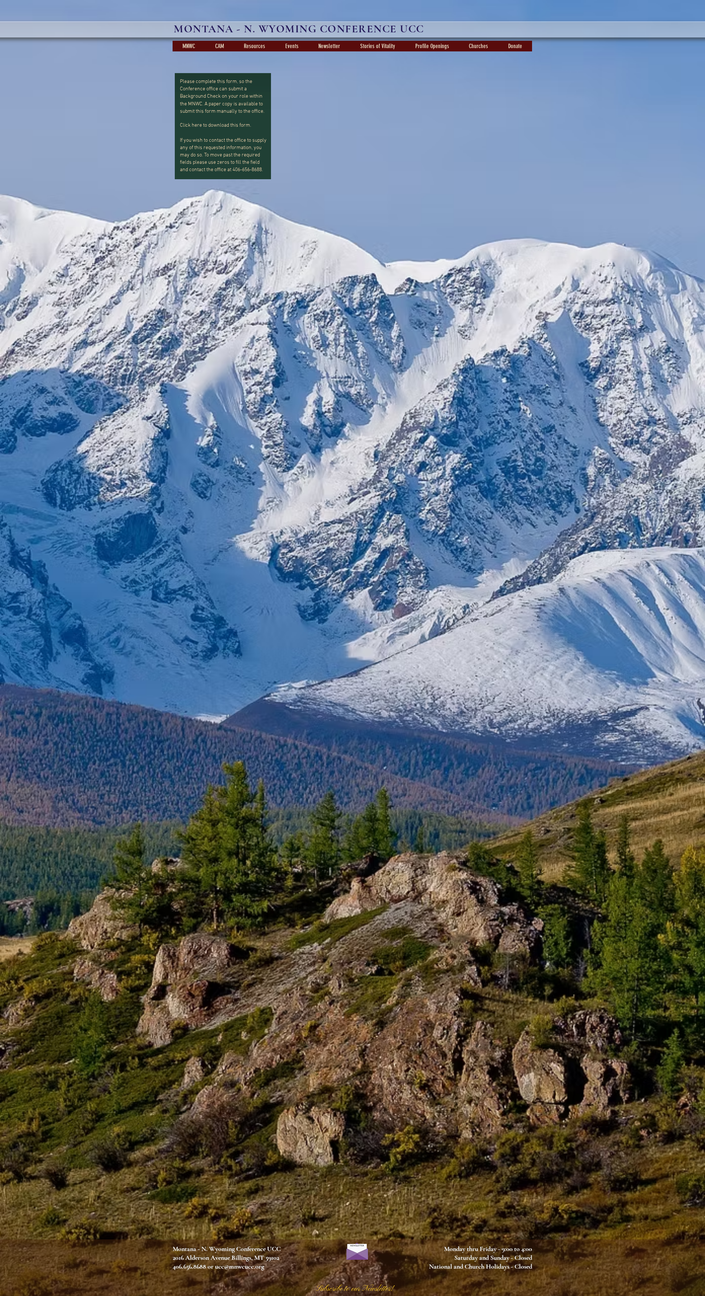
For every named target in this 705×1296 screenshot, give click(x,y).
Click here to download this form (215, 125)
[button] (189, 46)
